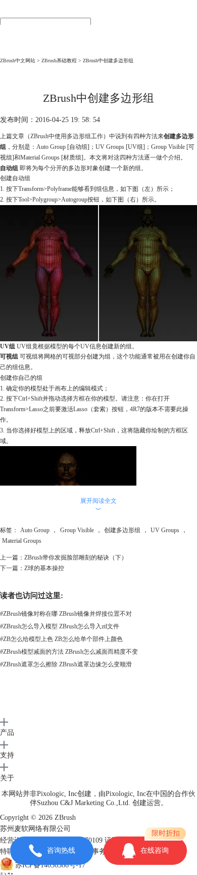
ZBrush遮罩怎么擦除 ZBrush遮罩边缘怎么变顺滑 (66, 664)
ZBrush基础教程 (59, 60)
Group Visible (77, 530)
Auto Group (35, 530)
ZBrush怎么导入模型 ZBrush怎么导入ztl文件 (59, 626)
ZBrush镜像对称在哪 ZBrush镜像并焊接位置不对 (66, 613)
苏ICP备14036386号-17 (50, 865)
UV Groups (165, 530)
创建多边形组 (122, 530)
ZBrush (65, 817)
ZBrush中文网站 (17, 60)
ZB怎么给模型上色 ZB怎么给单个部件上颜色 (61, 639)
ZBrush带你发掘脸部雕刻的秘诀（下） (75, 557)
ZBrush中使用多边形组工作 (66, 136)
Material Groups (21, 540)
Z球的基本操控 (44, 568)
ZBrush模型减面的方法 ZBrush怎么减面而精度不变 (69, 651)
